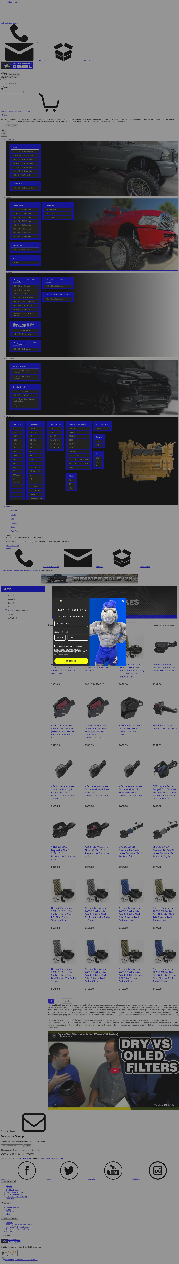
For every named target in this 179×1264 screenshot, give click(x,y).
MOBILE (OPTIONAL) (61, 632)
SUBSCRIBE (71, 661)
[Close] (123, 601)
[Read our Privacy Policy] (86, 650)
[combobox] (60, 638)
